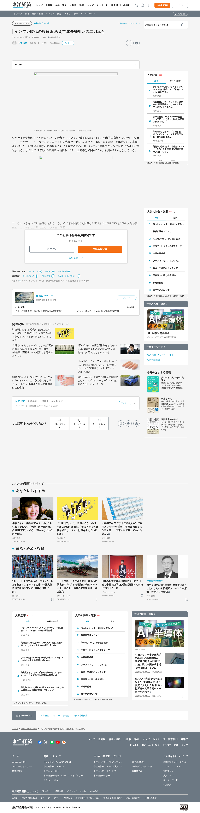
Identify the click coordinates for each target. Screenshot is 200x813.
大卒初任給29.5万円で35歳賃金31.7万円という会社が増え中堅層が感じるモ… (168, 119)
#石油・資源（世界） (67, 276)
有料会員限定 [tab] (175, 81)
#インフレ (33, 271)
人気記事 (152, 74)
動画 (82, 5)
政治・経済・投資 (34, 14)
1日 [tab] (156, 217)
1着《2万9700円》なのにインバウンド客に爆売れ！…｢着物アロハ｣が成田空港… (168, 89)
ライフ (67, 14)
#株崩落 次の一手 (41, 23)
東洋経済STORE (51, 771)
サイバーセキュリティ (22, 766)
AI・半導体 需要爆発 (158, 333)
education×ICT (19, 762)
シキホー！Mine (51, 780)
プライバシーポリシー (50, 798)
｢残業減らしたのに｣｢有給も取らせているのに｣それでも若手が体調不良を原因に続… (168, 134)
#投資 (47, 271)
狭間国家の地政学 (169, 419)
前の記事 (123, 23)
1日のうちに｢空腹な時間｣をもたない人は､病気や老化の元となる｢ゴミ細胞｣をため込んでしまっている (97, 349)
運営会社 (46, 791)
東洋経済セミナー (102, 775)
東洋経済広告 (138, 762)
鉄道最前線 (158, 282)
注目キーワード (155, 347)
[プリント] (136, 43)
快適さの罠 (166, 398)
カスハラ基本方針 (133, 798)
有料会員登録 (162, 5)
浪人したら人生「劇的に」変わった (169, 224)
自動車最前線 (159, 253)
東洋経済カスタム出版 (142, 766)
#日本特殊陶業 (153, 360)
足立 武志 (22, 43)
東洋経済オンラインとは (156, 25)
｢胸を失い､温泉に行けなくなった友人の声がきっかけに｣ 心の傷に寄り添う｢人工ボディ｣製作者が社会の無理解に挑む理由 (32, 382)
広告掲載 (94, 791)
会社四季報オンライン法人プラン (109, 766)
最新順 (49, 5)
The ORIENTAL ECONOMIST (57, 762)
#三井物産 (151, 355)
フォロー (67, 43)
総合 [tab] (156, 81)
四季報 (114, 5)
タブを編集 (181, 14)
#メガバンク (28, 276)
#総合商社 (46, 276)
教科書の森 (137, 771)
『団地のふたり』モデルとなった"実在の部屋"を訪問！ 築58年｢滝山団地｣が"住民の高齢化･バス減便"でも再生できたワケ (32, 350)
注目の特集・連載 (156, 304)
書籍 (125, 5)
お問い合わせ (151, 798)
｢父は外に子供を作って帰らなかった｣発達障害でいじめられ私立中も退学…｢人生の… (168, 104)
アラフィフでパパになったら (166, 261)
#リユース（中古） (167, 355)
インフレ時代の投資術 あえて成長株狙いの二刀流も (59, 31)
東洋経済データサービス (105, 771)
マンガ (90, 5)
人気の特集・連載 (157, 211)
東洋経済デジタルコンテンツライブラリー (63, 775)
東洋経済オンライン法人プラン (108, 762)
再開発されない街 (161, 290)
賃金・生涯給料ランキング (165, 268)
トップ (39, 5)
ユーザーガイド (170, 780)
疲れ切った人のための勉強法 (172, 378)
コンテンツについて (172, 766)
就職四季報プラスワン (163, 231)
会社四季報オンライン (54, 766)
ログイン (179, 5)
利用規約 (167, 784)
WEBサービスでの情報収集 (24, 798)
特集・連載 (61, 5)
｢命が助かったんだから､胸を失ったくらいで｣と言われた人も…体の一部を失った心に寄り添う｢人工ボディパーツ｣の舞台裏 (98, 366)
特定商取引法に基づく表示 (88, 798)
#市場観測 (62, 271)
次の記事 (133, 23)
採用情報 (59, 791)
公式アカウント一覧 (76, 791)
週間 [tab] (175, 218)
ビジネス (18, 14)
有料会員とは (76, 258)
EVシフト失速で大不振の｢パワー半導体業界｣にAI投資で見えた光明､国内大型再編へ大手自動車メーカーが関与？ (148, 685)
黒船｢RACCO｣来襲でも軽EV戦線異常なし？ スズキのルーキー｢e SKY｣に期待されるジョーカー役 (98, 380)
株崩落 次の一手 (44, 296)
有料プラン (168, 771)
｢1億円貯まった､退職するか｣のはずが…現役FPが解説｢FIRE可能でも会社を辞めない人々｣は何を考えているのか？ (32, 334)
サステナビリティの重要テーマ (167, 246)
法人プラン (168, 775)
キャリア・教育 (53, 14)
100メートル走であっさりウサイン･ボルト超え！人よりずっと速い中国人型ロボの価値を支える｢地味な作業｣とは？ (32, 586)
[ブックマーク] (129, 43)
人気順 (73, 5)
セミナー (101, 5)
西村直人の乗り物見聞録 (164, 275)
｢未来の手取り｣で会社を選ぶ (166, 239)
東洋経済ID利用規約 (112, 798)
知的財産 (68, 798)
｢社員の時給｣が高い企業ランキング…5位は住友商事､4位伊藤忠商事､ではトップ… (168, 149)
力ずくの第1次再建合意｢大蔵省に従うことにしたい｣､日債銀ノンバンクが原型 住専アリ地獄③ (167, 588)
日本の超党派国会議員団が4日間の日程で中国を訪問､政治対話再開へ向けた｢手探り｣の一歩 (122, 584)
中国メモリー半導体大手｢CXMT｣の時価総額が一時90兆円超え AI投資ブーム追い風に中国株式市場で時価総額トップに (148, 661)
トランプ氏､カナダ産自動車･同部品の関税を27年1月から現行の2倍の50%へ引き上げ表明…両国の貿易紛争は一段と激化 (77, 586)
